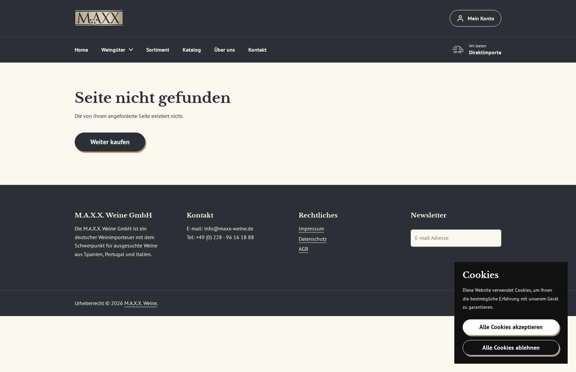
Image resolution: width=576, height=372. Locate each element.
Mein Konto (481, 18)
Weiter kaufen (110, 142)
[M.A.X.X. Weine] (99, 18)
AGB (303, 248)
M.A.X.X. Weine (140, 303)
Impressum (311, 228)
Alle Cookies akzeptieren (511, 327)
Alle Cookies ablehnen (511, 347)
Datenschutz (313, 238)
